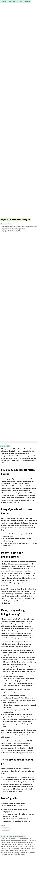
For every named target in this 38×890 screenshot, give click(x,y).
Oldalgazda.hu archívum (16, 1)
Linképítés (28, 1)
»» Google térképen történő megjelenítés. (13, 836)
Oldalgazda (4, 1)
